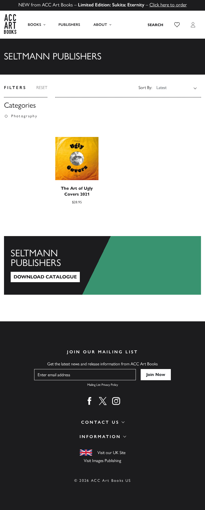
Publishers (69, 24)
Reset (41, 87)
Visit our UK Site (111, 452)
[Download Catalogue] (102, 265)
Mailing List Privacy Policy (102, 385)
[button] (177, 24)
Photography (24, 116)
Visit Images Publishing (102, 460)
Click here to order (168, 5)
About (100, 24)
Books (34, 24)
